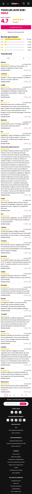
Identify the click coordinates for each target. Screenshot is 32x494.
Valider (23, 403)
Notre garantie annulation (16, 430)
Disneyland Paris (16, 480)
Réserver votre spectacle (16, 32)
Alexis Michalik (16, 489)
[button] (3, 4)
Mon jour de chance (16, 486)
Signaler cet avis (5, 70)
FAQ (16, 427)
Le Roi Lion (16, 483)
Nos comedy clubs (16, 491)
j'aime (26, 70)
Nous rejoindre (16, 473)
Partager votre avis (16, 27)
